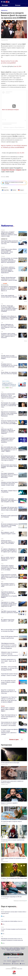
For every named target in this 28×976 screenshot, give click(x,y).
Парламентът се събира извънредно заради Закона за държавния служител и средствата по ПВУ (9, 604)
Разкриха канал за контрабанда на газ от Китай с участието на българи (9, 365)
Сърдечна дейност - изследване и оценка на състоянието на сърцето (9, 385)
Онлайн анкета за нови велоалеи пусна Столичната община (9, 357)
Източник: (3, 176)
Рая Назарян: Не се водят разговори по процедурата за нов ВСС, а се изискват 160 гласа (9, 405)
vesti (3, 933)
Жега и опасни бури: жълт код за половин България (9, 630)
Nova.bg (12, 950)
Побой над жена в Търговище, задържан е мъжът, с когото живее (8, 542)
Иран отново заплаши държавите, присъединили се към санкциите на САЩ (9, 500)
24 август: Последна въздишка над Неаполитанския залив (13, 930)
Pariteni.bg (18, 949)
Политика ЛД (16, 963)
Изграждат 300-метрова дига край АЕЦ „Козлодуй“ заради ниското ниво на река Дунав (9, 509)
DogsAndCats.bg (16, 947)
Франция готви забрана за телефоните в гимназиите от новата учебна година (9, 317)
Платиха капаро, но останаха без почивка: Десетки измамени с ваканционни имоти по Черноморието (9, 260)
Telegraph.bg (17, 950)
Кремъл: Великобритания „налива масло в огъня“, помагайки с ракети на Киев (9, 279)
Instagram (22, 190)
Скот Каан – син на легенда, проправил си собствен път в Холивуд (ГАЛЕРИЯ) (9, 668)
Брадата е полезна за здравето (9, 803)
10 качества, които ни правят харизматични (12, 840)
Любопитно (7, 225)
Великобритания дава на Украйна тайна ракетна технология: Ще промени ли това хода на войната (9, 458)
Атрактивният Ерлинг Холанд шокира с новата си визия (9, 674)
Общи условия (19, 968)
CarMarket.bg (22, 947)
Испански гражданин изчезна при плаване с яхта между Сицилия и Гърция (9, 525)
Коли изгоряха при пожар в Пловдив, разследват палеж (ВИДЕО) (9, 466)
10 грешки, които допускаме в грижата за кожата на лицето (12, 781)
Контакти (22, 960)
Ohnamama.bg (8, 949)
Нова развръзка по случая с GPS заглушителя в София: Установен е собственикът (9, 723)
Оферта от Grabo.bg (4, 381)
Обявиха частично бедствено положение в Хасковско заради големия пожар (9, 484)
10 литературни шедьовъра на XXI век (11, 896)
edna (3, 924)
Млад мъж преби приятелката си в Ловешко (9, 516)
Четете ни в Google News (14, 957)
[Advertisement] (14, 208)
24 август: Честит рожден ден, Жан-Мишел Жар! (14, 878)
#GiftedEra (6, 147)
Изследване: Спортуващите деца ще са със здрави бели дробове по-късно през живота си (9, 288)
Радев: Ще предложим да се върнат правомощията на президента (9, 716)
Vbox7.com (7, 947)
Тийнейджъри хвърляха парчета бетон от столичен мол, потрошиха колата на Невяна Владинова (8, 646)
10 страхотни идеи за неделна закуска (11, 821)
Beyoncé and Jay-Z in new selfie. (9, 61)
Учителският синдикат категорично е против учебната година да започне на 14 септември (9, 567)
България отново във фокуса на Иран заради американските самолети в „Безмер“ (9, 732)
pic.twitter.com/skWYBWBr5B (16, 147)
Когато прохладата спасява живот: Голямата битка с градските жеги (13, 912)
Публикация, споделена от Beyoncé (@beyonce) (14, 127)
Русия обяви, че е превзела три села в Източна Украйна (9, 373)
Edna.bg (22, 949)
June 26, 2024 (17, 66)
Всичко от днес (14, 739)
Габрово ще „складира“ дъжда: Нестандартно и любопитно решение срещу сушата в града (9, 234)
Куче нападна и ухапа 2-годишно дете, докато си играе (8, 585)
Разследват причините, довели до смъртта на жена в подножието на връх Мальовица (9, 475)
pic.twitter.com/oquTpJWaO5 (8, 63)
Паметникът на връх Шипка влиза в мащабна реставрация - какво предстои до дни (9, 251)
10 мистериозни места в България (10, 762)
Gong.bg (11, 947)
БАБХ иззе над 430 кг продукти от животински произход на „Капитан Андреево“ (8, 431)
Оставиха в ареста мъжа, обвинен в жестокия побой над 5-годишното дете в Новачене (9, 335)
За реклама (9, 960)
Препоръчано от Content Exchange (20, 900)
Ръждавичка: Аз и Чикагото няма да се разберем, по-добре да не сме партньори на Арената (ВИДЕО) (9, 699)
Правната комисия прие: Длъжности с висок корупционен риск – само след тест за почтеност (8, 396)
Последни (5, 5)
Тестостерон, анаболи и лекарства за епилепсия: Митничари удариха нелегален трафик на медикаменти (8, 269)
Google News (6, 190)
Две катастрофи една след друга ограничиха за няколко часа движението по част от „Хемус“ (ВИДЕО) (9, 449)
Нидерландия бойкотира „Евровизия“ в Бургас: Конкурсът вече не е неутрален (8, 440)
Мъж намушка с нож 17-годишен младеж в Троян (8, 533)
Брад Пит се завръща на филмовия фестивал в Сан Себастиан (8, 691)
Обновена (3, 706)
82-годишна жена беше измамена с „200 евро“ (7, 620)
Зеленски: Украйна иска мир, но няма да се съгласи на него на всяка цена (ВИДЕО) (9, 422)
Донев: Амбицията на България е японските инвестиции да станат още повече (8, 326)
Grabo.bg (13, 949)
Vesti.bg (8, 950)
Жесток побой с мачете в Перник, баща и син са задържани (8, 559)
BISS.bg (3, 949)
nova (3, 916)
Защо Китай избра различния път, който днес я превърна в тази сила (9, 242)
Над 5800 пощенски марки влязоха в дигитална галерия (9, 612)
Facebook (14, 190)
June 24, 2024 (20, 153)
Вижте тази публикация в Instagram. (10, 109)
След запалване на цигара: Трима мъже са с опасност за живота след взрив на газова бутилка (9, 576)
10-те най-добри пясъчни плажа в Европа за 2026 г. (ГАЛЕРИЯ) (8, 682)
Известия (23, 963)
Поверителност (8, 963)
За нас (5, 960)
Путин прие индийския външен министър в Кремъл (9, 296)
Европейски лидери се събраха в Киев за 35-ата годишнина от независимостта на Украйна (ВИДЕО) (9, 594)
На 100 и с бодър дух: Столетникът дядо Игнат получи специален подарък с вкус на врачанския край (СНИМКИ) (9, 308)
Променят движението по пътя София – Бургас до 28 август (8, 661)
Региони (17, 5)
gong (3, 943)
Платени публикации (16, 960)
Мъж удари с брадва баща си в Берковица (9, 491)
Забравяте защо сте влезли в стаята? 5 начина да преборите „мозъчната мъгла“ (9, 653)
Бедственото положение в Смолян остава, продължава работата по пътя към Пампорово (9, 414)
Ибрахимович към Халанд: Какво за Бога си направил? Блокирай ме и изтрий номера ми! (12, 939)
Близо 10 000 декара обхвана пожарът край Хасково (9, 637)
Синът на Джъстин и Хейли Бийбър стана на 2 (11, 921)
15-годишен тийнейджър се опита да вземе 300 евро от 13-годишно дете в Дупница (9, 550)
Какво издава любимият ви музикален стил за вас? (13, 859)
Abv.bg (2, 947)
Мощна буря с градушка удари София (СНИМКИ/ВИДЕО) (8, 709)
